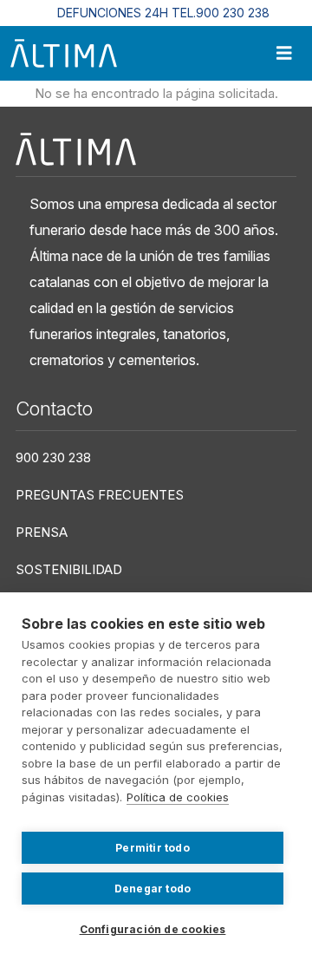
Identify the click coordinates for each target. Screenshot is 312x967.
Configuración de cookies (153, 929)
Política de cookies (178, 797)
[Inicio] (63, 53)
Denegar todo (152, 888)
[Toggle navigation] (284, 53)
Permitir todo (152, 847)
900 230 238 (53, 457)
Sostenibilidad (69, 569)
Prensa (42, 532)
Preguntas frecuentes (100, 495)
